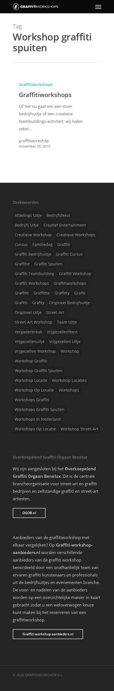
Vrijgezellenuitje (30, 341)
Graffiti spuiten (48, 263)
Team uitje (67, 322)
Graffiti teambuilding (34, 273)
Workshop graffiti (31, 361)
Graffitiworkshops (36, 84)
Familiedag (42, 244)
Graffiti (63, 244)
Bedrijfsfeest (58, 215)
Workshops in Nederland (38, 419)
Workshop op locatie (34, 390)
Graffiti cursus (69, 254)
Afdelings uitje (28, 215)
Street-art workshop (33, 322)
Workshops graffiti (32, 399)
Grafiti (80, 293)
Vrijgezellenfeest (62, 331)
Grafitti (21, 302)
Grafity (38, 302)
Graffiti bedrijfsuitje (33, 254)
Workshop (70, 351)
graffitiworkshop (34, 140)
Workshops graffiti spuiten (39, 409)
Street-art (55, 312)
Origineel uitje (28, 312)
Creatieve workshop (33, 234)
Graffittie (41, 293)
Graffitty (62, 293)
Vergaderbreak (28, 331)
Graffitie (22, 263)
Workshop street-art (79, 428)
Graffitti (22, 293)
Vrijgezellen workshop (35, 351)
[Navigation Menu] (98, 6)
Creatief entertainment (64, 225)
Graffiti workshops (32, 283)
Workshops (69, 390)
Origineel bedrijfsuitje (69, 302)
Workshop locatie (31, 380)
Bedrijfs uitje (27, 225)
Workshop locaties (69, 380)
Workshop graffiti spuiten (39, 370)
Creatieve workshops (75, 234)
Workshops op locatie (35, 428)
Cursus (21, 244)
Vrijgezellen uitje (65, 341)
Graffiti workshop (75, 273)
